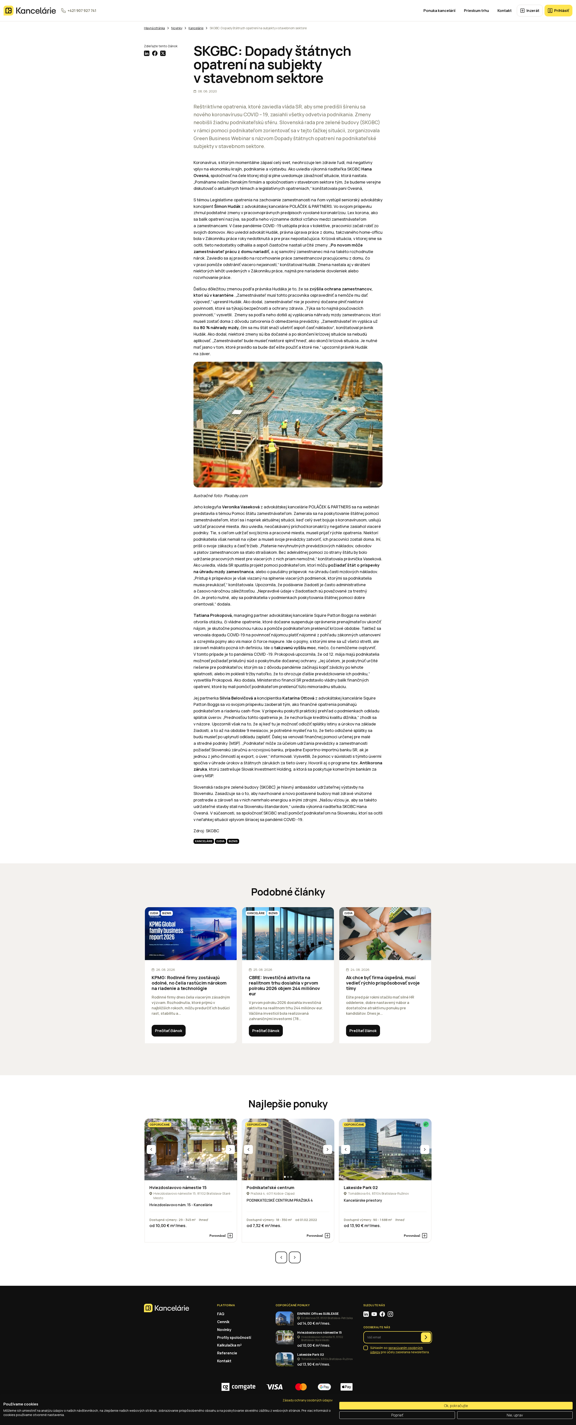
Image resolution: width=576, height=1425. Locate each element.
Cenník (223, 1321)
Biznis (233, 841)
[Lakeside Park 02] (385, 1149)
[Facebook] (382, 1314)
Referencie (227, 1353)
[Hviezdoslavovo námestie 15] (190, 1149)
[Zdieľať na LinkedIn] (146, 53)
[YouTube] (374, 1314)
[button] (187, 1176)
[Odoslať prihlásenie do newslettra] (426, 1337)
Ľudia (220, 841)
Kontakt (504, 10)
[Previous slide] (151, 1149)
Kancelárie (203, 841)
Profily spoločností (234, 1337)
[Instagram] (390, 1314)
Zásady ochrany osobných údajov (308, 1400)
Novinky (224, 1329)
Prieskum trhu (476, 10)
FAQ (220, 1313)
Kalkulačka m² (229, 1345)
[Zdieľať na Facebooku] (155, 53)
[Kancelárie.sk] (30, 11)
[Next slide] (230, 1149)
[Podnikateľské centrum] (288, 1149)
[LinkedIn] (366, 1314)
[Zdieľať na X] (163, 53)
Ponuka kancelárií (439, 10)
